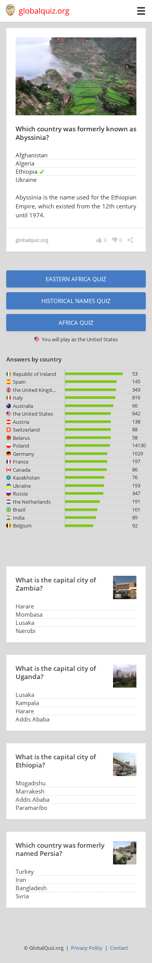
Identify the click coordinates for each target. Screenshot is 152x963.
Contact (119, 947)
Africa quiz (76, 322)
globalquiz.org (44, 10)
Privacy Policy (87, 947)
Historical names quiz (76, 301)
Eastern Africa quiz (76, 279)
